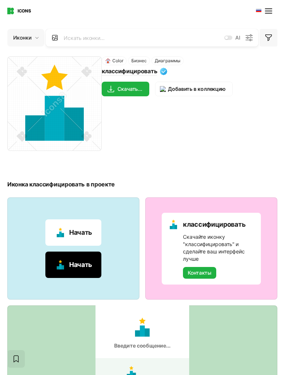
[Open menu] (269, 11)
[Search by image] (55, 38)
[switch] (228, 38)
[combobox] (258, 11)
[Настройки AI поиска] (249, 38)
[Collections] (16, 359)
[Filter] (268, 38)
